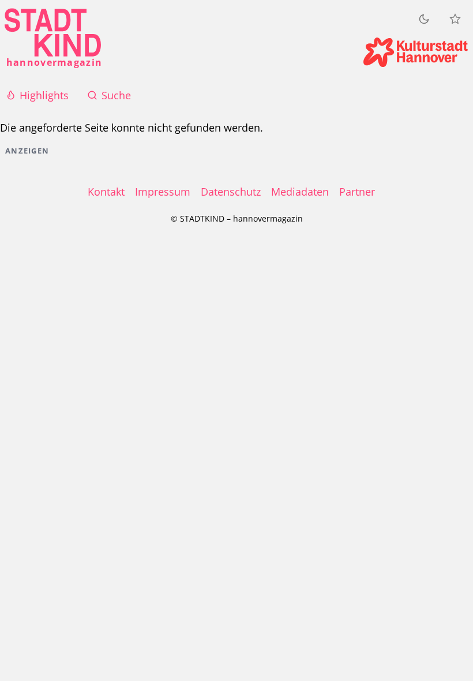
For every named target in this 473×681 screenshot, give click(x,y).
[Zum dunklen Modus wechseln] (424, 18)
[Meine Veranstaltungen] (455, 19)
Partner (357, 192)
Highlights (44, 95)
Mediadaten (300, 192)
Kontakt (106, 192)
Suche (116, 95)
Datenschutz (231, 192)
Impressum (162, 192)
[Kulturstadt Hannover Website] (415, 52)
